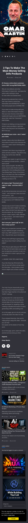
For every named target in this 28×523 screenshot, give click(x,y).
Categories (6, 504)
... (15, 389)
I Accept (13, 518)
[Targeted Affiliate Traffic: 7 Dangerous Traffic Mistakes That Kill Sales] (14, 376)
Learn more (11, 515)
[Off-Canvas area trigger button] (2, 56)
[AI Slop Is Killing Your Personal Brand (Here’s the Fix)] (14, 424)
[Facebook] (5, 56)
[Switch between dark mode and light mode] (12, 56)
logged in (10, 450)
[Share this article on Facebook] (3, 346)
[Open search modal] (14, 56)
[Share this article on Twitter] (8, 346)
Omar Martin (10, 77)
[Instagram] (9, 56)
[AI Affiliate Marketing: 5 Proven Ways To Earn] (14, 400)
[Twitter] (7, 56)
